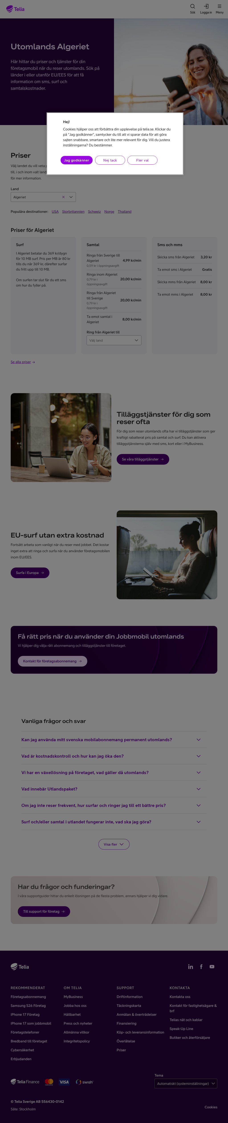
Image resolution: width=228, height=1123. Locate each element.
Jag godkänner (76, 160)
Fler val (142, 160)
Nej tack (110, 160)
